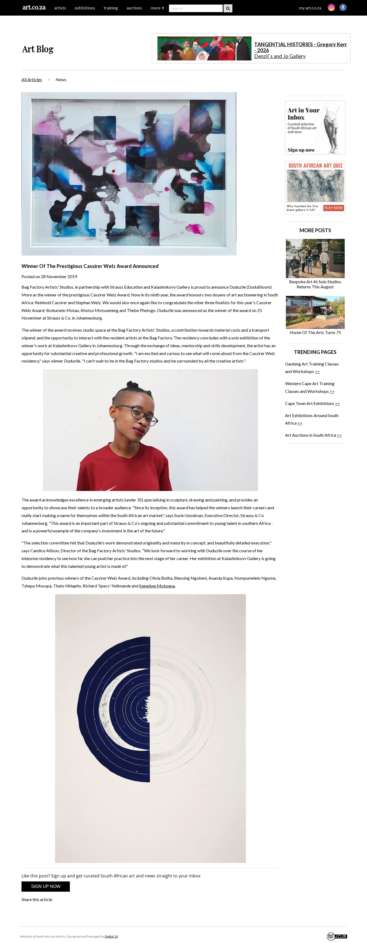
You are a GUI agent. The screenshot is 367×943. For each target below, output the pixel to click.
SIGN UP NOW (45, 886)
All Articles (31, 79)
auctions (134, 7)
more (158, 7)
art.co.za (34, 7)
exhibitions (85, 7)
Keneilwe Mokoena (157, 585)
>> (317, 371)
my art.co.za (310, 7)
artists (60, 7)
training (111, 7)
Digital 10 (111, 936)
